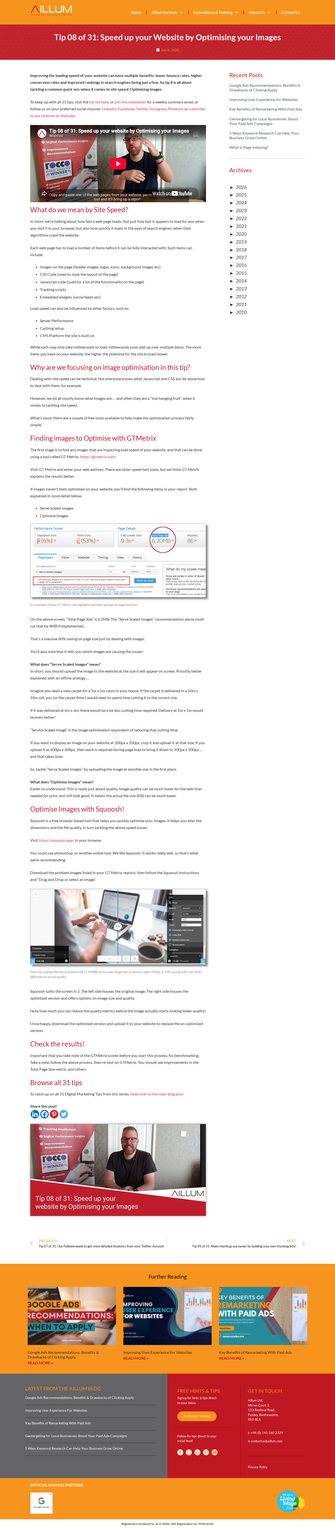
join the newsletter (130, 102)
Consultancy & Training (212, 12)
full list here (99, 102)
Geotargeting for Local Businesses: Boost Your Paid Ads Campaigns (263, 121)
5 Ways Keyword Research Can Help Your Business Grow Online (264, 135)
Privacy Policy (258, 1467)
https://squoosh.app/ (56, 840)
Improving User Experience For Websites (263, 99)
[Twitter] (63, 1114)
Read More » (40, 1362)
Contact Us (290, 12)
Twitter (142, 108)
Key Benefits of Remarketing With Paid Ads (265, 109)
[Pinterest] (54, 1114)
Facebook (126, 108)
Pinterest (176, 108)
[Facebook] (44, 1114)
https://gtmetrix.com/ (98, 456)
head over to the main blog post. (157, 1094)
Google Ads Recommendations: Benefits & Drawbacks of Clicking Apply (264, 87)
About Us (257, 12)
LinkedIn (109, 108)
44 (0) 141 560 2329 (268, 1433)
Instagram (158, 108)
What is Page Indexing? (248, 147)
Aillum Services (164, 12)
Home (136, 12)
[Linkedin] (35, 1114)
